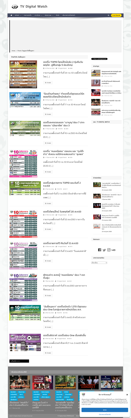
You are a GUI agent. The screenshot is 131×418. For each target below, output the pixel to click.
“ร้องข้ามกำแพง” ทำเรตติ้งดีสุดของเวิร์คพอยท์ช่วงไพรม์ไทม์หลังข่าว (63, 95)
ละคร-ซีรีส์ (13, 397)
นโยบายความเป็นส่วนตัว (105, 414)
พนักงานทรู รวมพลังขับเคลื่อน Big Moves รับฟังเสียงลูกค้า (111, 111)
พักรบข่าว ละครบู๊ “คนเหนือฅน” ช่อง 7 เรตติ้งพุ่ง (64, 276)
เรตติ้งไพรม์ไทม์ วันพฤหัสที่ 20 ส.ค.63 (62, 211)
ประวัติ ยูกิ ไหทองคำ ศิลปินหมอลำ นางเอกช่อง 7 (111, 82)
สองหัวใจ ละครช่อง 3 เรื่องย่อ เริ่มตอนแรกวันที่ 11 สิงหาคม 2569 (111, 206)
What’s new (48, 15)
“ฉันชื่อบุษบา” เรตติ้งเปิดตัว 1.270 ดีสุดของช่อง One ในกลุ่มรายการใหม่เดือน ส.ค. (64, 308)
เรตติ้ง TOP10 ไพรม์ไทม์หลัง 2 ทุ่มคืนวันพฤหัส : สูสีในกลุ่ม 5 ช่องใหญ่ (63, 63)
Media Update (45, 392)
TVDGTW (60, 128)
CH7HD (66, 392)
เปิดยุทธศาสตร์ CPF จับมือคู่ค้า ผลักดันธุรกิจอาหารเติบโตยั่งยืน (111, 73)
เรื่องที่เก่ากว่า (16, 361)
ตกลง (105, 410)
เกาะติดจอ (37, 15)
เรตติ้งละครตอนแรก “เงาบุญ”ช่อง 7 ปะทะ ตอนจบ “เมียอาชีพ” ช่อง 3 (64, 123)
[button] (127, 395)
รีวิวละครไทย (68, 394)
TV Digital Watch (62, 68)
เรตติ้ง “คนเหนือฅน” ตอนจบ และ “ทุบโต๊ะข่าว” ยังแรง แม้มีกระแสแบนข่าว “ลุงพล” (63, 152)
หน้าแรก (17, 15)
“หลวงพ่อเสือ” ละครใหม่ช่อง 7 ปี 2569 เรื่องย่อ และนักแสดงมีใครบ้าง (111, 185)
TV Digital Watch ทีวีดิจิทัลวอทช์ (66, 416)
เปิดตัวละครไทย (60, 400)
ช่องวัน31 (45, 394)
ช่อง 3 (21, 394)
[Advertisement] (66, 35)
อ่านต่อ (49, 82)
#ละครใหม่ (13, 392)
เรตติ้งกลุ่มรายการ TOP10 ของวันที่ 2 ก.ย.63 (62, 184)
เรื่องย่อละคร (14, 400)
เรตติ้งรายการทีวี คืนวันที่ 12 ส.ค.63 (60, 243)
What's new (22, 392)
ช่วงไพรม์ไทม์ (14, 394)
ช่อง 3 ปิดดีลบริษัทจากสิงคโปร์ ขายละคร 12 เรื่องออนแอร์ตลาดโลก (111, 227)
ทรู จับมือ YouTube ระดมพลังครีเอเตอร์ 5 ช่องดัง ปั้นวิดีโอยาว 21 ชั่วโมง (111, 92)
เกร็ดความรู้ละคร (45, 397)
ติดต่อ (57, 15)
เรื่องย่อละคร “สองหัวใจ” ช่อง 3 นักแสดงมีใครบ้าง (111, 102)
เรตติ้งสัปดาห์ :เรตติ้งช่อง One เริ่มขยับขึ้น (64, 335)
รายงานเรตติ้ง (27, 15)
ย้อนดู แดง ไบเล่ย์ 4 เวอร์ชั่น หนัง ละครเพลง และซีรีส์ (110, 216)
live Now (115, 15)
